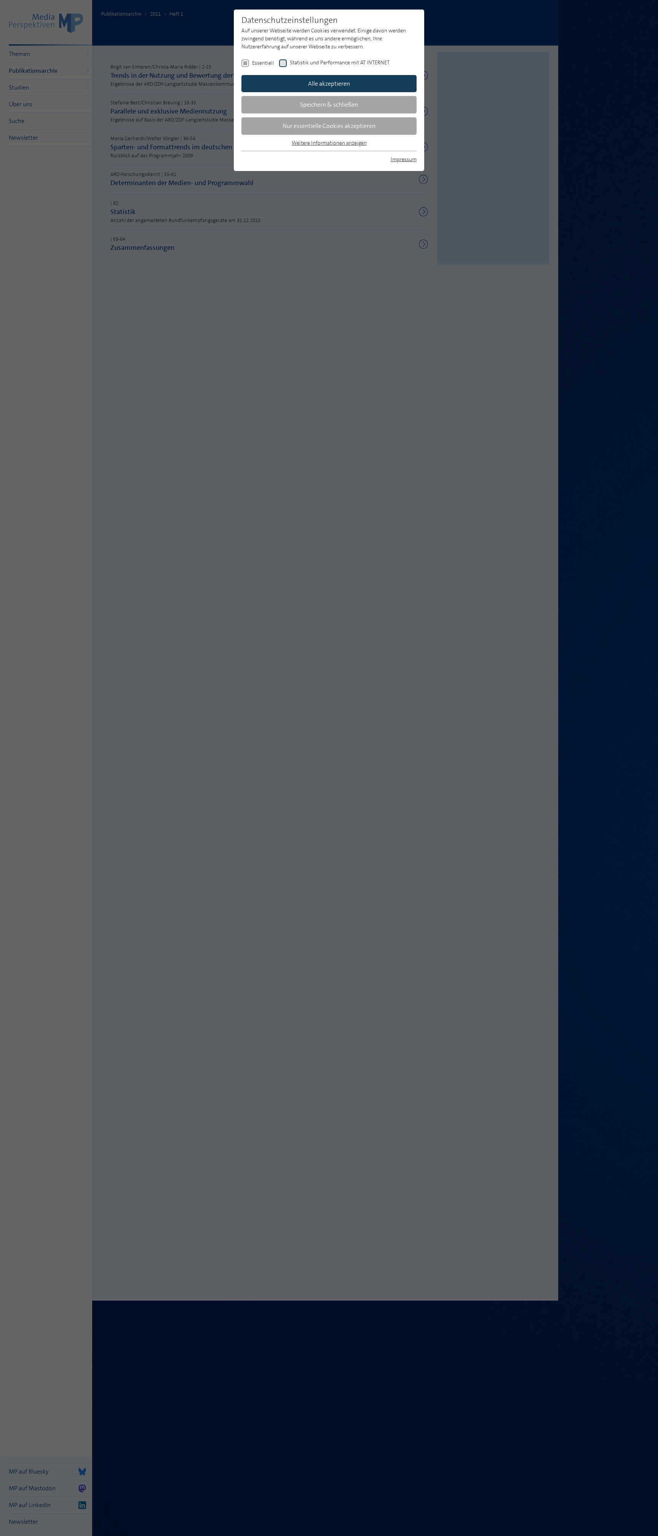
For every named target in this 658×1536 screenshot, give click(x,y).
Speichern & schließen (329, 105)
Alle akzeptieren (329, 84)
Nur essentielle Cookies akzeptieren (329, 126)
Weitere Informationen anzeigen (329, 142)
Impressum (404, 159)
